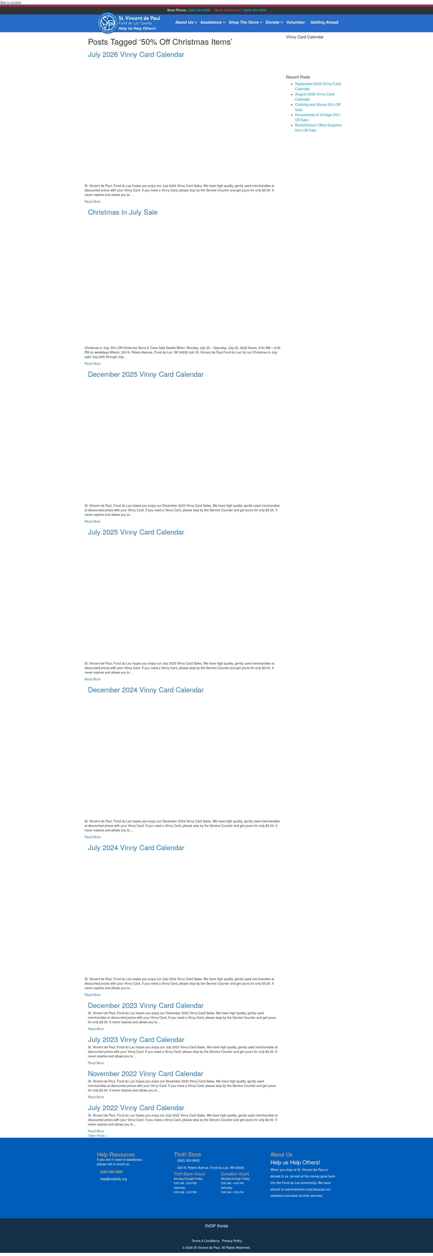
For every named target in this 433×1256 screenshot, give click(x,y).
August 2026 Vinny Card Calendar (314, 96)
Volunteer (295, 22)
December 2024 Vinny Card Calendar (146, 689)
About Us (184, 22)
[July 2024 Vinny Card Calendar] (200, 913)
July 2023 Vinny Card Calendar (136, 1039)
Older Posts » (97, 1135)
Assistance (211, 22)
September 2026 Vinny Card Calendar (318, 86)
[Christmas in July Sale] (184, 277)
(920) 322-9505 (199, 10)
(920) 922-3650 (255, 10)
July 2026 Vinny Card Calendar (136, 54)
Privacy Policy (232, 1240)
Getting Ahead (324, 22)
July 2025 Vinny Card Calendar (136, 531)
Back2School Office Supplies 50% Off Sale (318, 127)
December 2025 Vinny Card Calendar (146, 374)
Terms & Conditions (205, 1240)
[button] (195, 22)
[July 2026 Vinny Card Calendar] (200, 119)
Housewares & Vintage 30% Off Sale (317, 117)
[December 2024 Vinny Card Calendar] (200, 755)
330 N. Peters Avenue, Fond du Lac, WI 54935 (210, 1167)
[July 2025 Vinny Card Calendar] (200, 597)
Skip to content (10, 2)
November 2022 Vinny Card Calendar (145, 1073)
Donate (272, 22)
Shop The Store (244, 22)
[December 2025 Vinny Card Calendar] (200, 439)
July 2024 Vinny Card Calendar (136, 847)
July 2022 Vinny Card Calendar (136, 1107)
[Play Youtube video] (184, 273)
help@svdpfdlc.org (113, 1179)
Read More (93, 201)
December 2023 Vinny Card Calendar (146, 1005)
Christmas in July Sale (123, 212)
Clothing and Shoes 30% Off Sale (318, 107)
